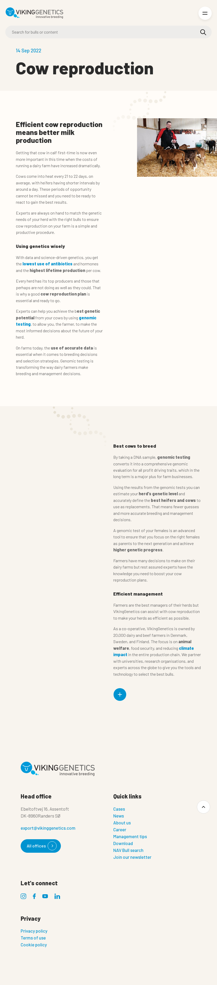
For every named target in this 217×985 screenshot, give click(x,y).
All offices (36, 845)
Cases (119, 808)
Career (119, 829)
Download (123, 843)
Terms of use (33, 937)
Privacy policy (34, 930)
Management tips (130, 836)
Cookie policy (34, 944)
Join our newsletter (132, 857)
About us (122, 822)
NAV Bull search (128, 850)
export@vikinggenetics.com (48, 827)
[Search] (203, 32)
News (118, 815)
